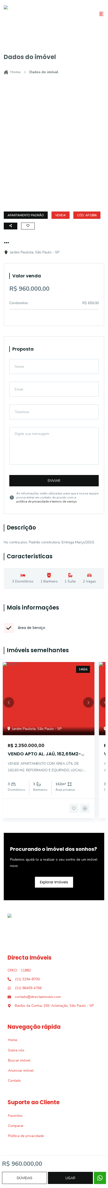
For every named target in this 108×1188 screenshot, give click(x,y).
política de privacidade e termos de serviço (46, 501)
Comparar (13, 1125)
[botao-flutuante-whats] (100, 1178)
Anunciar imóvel (18, 1070)
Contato (12, 1080)
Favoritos (13, 1115)
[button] (9, 702)
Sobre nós (13, 1050)
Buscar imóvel (16, 1060)
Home (15, 72)
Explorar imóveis (54, 881)
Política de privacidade (23, 1135)
